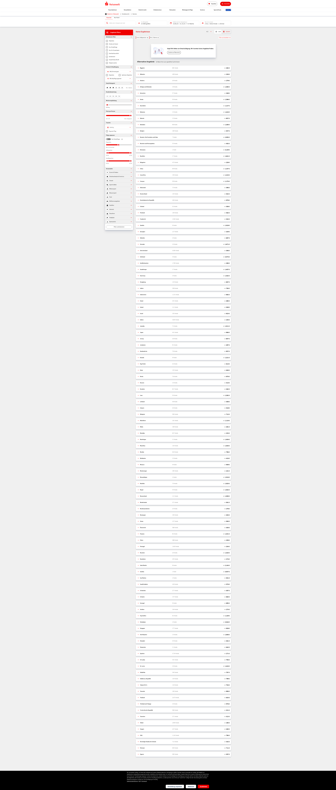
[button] (119, 37)
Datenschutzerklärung (132, 781)
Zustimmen (203, 787)
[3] (113, 87)
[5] (119, 87)
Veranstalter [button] (109, 168)
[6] (122, 87)
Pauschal (108, 17)
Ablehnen (191, 787)
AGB (140, 781)
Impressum (144, 781)
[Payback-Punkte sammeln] (228, 10)
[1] (107, 87)
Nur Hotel (116, 17)
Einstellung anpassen (175, 787)
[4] (116, 87)
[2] (110, 87)
